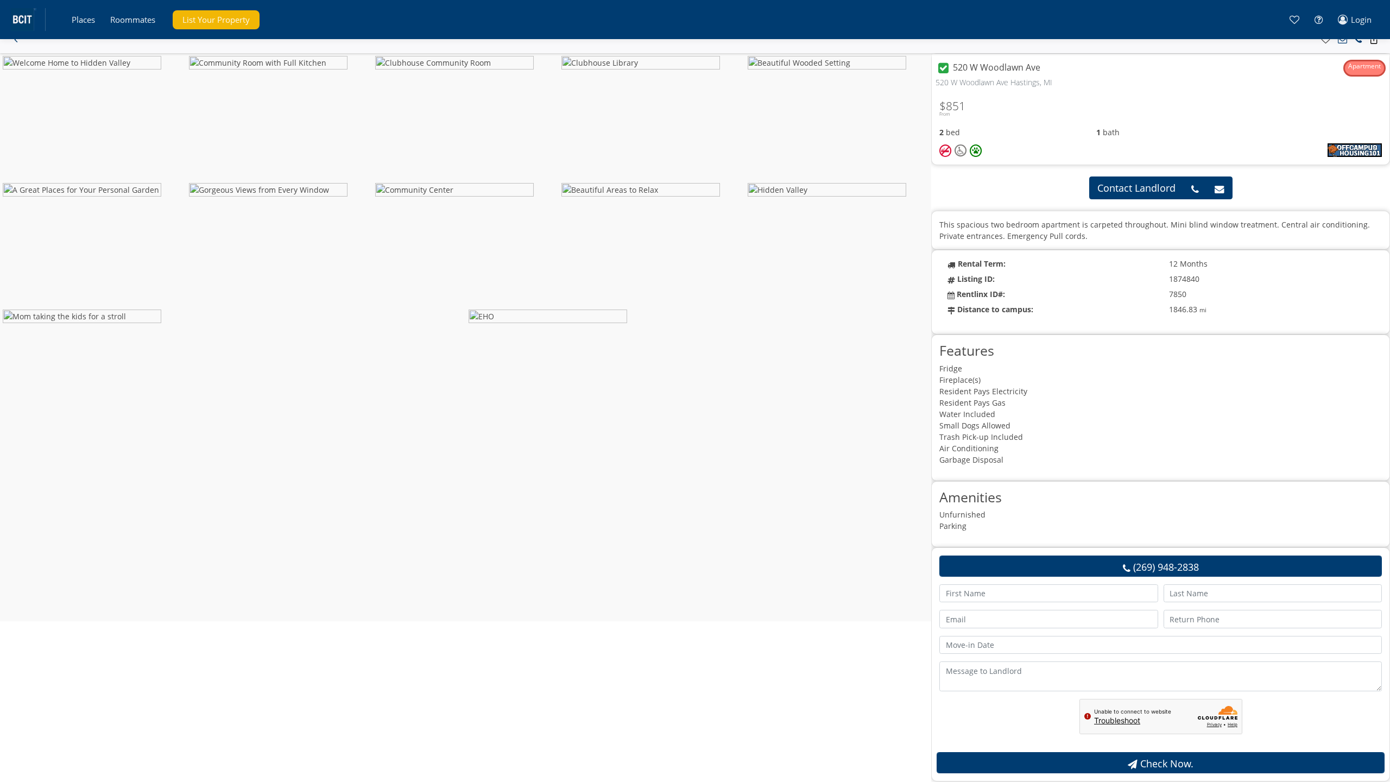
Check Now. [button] (1165, 763)
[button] (83, 20)
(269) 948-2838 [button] (1164, 566)
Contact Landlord (1136, 187)
